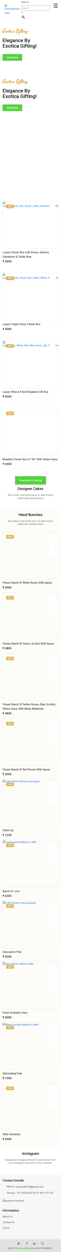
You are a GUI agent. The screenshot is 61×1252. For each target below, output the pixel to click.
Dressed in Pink (12, 952)
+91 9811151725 (44, 1193)
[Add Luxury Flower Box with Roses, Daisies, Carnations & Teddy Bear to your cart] (52, 223)
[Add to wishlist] (52, 207)
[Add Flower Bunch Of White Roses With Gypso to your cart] (52, 553)
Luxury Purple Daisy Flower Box (21, 324)
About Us (7, 1216)
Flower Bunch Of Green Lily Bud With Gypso (28, 643)
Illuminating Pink (12, 1073)
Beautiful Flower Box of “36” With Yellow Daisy (30, 459)
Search (25, 2)
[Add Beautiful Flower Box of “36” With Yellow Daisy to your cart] (52, 430)
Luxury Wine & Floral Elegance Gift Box (25, 391)
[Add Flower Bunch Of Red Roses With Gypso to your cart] (52, 740)
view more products (30, 480)
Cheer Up (8, 830)
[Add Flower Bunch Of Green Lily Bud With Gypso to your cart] (52, 614)
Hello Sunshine (11, 1134)
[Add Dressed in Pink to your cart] (52, 922)
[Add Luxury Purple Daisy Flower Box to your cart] (52, 295)
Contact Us (8, 1222)
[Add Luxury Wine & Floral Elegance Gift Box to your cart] (52, 362)
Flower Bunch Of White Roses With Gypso (27, 582)
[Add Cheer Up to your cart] (52, 801)
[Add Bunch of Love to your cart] (52, 862)
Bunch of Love (11, 891)
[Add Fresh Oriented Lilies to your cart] (52, 983)
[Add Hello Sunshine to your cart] (52, 1105)
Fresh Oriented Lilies (15, 1012)
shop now (12, 57)
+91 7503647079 (26, 1193)
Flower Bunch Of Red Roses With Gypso (26, 769)
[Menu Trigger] (55, 5)
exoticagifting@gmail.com (30, 1187)
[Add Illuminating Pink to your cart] (52, 1044)
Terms (6, 1228)
